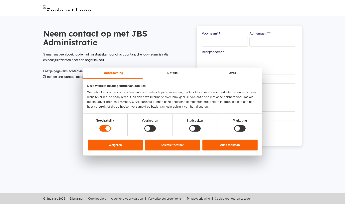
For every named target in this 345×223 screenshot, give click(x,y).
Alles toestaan (230, 145)
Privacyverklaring (198, 198)
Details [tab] (172, 73)
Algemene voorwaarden (127, 198)
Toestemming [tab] (112, 73)
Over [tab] (232, 73)
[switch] (150, 128)
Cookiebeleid (97, 198)
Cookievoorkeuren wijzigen (233, 198)
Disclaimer (76, 198)
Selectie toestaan (172, 145)
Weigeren (115, 145)
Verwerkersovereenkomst (165, 198)
